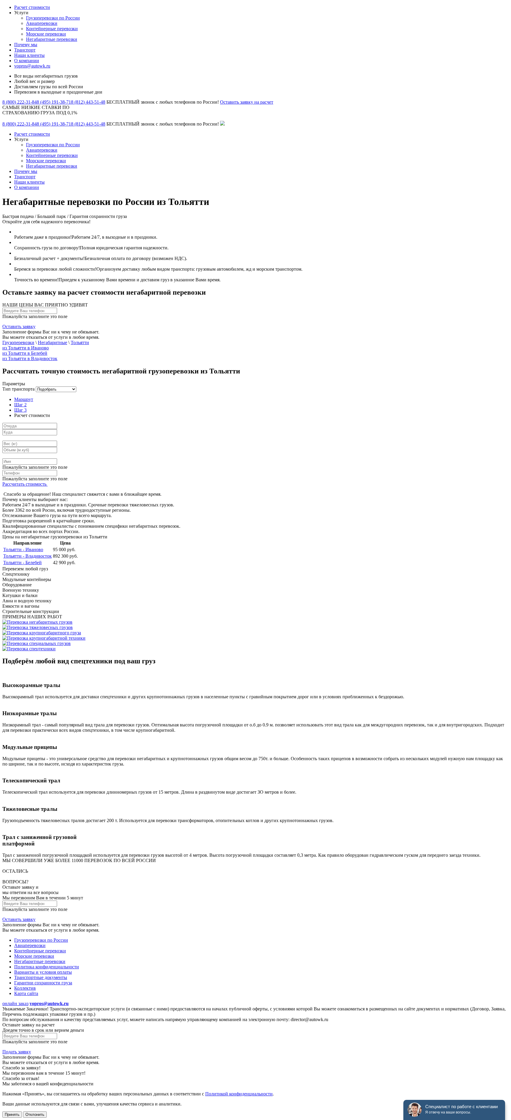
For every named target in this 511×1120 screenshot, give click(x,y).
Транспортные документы (40, 977)
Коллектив (25, 988)
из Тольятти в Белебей (24, 353)
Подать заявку (16, 1051)
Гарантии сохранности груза (43, 982)
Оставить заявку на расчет (246, 102)
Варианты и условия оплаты (43, 972)
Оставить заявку (18, 326)
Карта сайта (26, 993)
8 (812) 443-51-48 (88, 102)
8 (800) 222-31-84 (19, 102)
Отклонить (34, 1114)
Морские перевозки (46, 33)
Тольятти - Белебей (22, 562)
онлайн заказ (15, 1003)
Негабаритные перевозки (51, 39)
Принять (12, 1114)
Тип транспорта (18, 388)
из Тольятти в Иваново (25, 347)
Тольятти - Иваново (23, 549)
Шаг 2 (20, 404)
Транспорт (24, 49)
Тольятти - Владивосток (27, 556)
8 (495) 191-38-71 (54, 102)
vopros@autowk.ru (32, 65)
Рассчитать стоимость (25, 484)
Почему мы (25, 44)
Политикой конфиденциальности (239, 1093)
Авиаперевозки (41, 23)
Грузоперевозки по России (53, 17)
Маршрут (23, 399)
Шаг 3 (20, 410)
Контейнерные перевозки (52, 28)
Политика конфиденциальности (46, 966)
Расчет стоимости (32, 7)
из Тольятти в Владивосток (29, 358)
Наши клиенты (29, 55)
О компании (26, 60)
